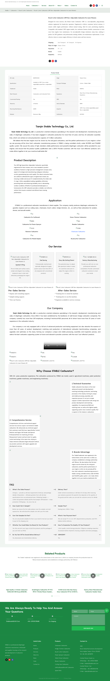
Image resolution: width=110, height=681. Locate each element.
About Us (36, 655)
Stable (7, 10)
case (34, 661)
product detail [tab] (55, 73)
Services (35, 652)
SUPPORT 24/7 (30, 619)
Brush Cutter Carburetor (25, 10)
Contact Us (36, 664)
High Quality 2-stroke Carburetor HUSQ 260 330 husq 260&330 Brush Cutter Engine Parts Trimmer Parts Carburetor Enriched (17, 591)
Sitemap (61, 678)
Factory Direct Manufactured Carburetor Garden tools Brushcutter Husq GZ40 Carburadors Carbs (93, 591)
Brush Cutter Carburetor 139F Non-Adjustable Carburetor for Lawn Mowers (55, 10)
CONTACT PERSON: (52, 619)
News (34, 658)
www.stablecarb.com (53, 678)
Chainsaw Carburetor (78, 231)
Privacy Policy (67, 678)
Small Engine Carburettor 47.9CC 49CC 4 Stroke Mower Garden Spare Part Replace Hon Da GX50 (42, 591)
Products (35, 648)
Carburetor (14, 10)
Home (35, 645)
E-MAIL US (8, 619)
